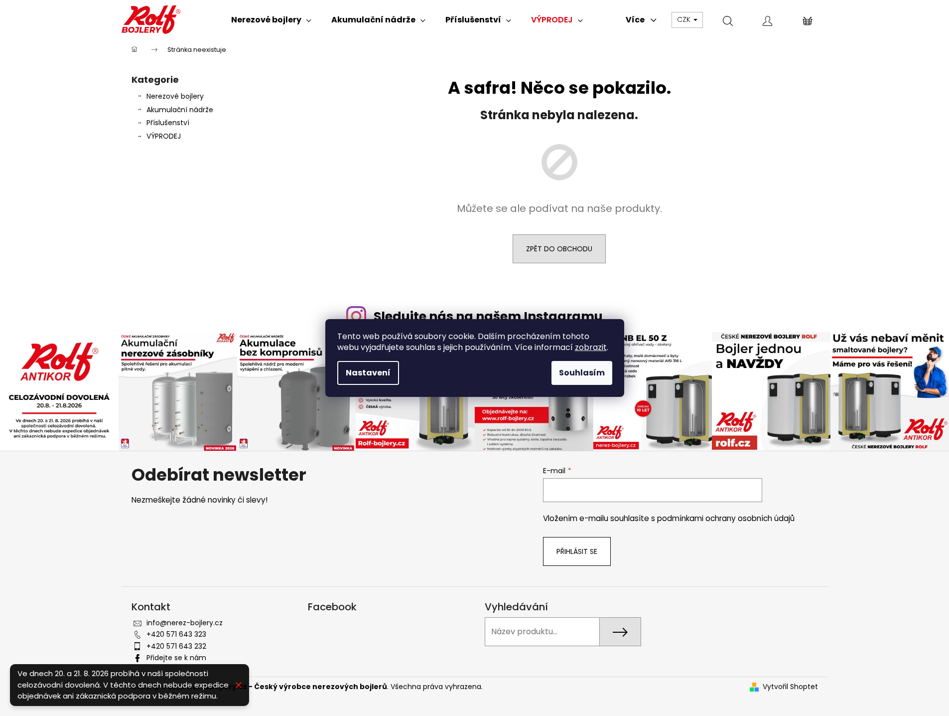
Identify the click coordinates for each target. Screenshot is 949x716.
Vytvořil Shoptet (790, 687)
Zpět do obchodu (559, 249)
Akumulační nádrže (179, 110)
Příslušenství (167, 123)
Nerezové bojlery (175, 96)
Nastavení (368, 372)
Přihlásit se (576, 551)
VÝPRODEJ (163, 136)
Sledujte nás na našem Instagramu (488, 316)
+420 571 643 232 (176, 646)
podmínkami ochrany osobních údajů (726, 518)
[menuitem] (271, 20)
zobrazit (591, 347)
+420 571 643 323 (176, 634)
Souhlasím (582, 372)
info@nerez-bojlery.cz (184, 623)
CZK (684, 19)
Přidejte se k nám (176, 658)
